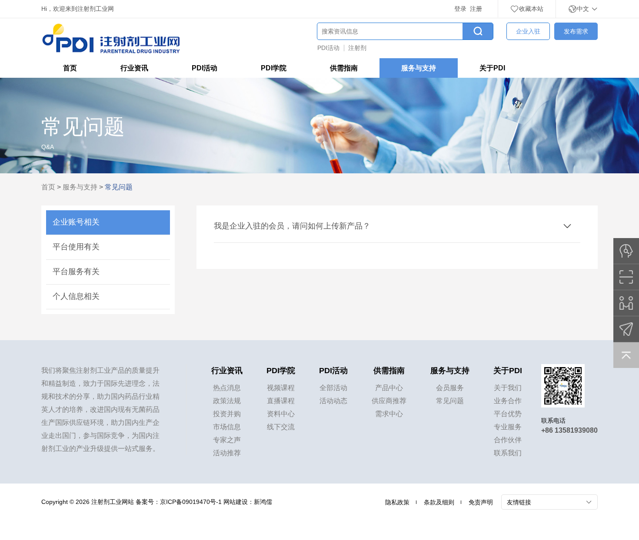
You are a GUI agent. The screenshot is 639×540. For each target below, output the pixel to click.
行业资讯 (134, 68)
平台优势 (508, 413)
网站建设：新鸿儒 (247, 501)
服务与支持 (418, 68)
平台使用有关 (76, 246)
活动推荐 (227, 453)
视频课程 (281, 387)
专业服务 (508, 427)
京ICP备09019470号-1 (191, 501)
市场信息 (227, 427)
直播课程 (281, 400)
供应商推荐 (389, 400)
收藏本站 (531, 8)
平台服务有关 (76, 271)
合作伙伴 (508, 440)
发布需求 (576, 31)
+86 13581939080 (569, 430)
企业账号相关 (76, 222)
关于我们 (508, 387)
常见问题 (450, 400)
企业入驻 (528, 31)
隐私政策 (397, 502)
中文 (584, 8)
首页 (70, 68)
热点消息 (227, 387)
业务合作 (508, 400)
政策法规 (227, 400)
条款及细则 (439, 502)
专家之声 (227, 440)
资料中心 (281, 413)
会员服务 (450, 387)
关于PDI (492, 68)
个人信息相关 (76, 296)
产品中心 (389, 387)
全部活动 (333, 387)
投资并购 (227, 413)
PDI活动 (328, 47)
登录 (460, 8)
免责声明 (481, 502)
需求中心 (389, 413)
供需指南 (344, 68)
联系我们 (508, 453)
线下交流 (281, 427)
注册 (476, 8)
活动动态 (333, 400)
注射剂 (357, 47)
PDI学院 (273, 68)
